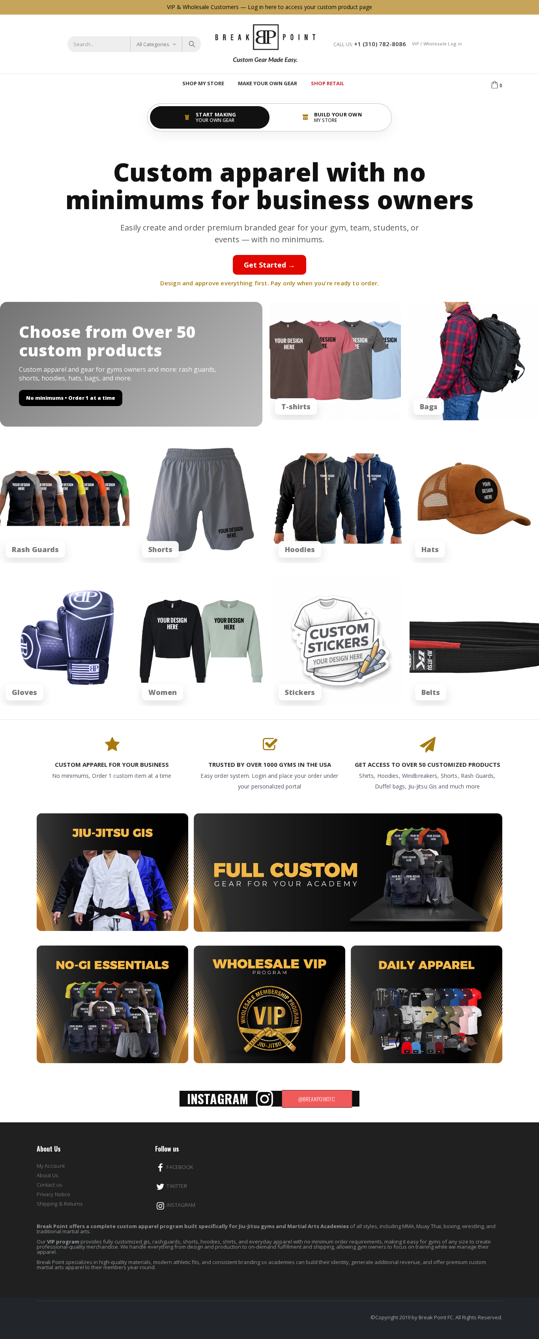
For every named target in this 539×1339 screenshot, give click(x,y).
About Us (47, 1175)
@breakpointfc (316, 1099)
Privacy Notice (53, 1194)
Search (191, 44)
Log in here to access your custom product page (310, 7)
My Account (51, 1165)
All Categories (153, 44)
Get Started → (269, 265)
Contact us (49, 1184)
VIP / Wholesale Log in (437, 44)
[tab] (210, 117)
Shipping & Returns (59, 1203)
